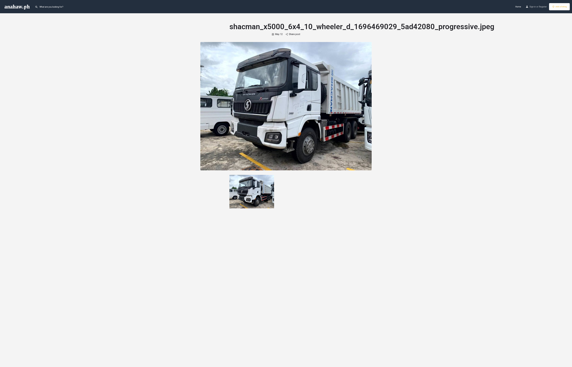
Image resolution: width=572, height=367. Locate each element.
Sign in (533, 7)
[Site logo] (17, 6)
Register (543, 7)
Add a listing (561, 7)
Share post (294, 34)
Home (518, 7)
